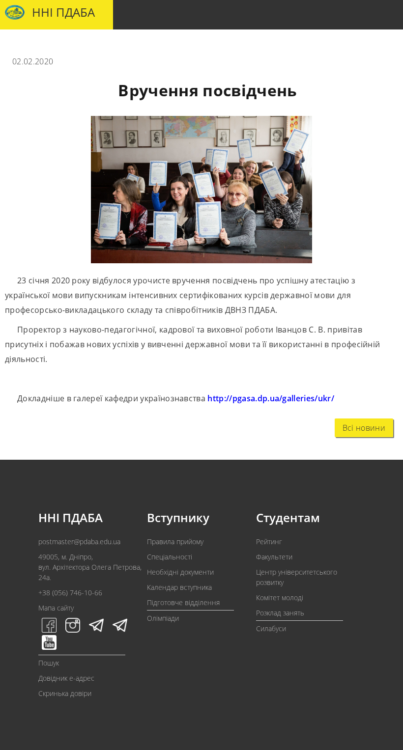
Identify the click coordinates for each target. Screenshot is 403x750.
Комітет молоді (279, 597)
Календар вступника (179, 587)
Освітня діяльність (179, 45)
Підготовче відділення (183, 602)
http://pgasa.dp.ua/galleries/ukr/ (270, 398)
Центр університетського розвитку (296, 577)
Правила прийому (175, 541)
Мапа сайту (56, 607)
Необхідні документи (180, 572)
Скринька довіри (64, 693)
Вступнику (75, 45)
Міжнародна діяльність (335, 45)
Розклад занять (280, 612)
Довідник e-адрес (66, 678)
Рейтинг (269, 541)
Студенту (121, 45)
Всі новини (364, 427)
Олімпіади (163, 618)
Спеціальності (169, 556)
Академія (29, 45)
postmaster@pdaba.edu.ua (79, 541)
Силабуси (271, 628)
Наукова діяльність (254, 45)
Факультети (274, 556)
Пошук (48, 662)
